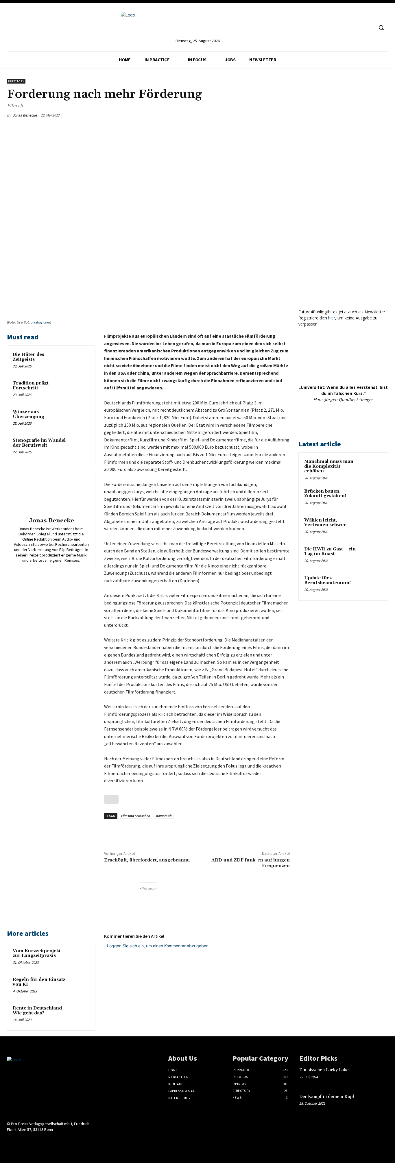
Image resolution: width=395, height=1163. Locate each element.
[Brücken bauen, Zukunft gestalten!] (372, 498)
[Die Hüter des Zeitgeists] (80, 361)
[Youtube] (369, 28)
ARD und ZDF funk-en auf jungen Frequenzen (250, 862)
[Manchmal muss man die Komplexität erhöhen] (372, 468)
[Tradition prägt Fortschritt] (80, 390)
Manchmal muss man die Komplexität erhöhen (328, 466)
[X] (243, 115)
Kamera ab (163, 815)
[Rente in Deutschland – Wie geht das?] (80, 1015)
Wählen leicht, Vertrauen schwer (325, 522)
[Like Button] (111, 799)
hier (331, 318)
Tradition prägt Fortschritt (31, 385)
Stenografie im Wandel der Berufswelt (39, 443)
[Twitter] (358, 28)
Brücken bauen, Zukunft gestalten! (325, 494)
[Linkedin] (336, 28)
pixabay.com (40, 322)
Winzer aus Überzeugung (28, 414)
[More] (284, 115)
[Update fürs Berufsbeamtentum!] (372, 585)
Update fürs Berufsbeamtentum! (327, 580)
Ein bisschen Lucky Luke (324, 1070)
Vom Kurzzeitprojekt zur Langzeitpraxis (37, 953)
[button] (381, 27)
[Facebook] (230, 115)
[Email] (270, 115)
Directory (16, 81)
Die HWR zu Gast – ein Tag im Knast (330, 551)
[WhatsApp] (257, 115)
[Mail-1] (51, 1140)
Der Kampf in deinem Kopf (326, 1096)
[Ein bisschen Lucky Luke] (379, 1075)
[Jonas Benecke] (51, 495)
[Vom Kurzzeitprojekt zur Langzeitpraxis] (80, 958)
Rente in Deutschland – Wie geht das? (39, 1010)
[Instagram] (347, 28)
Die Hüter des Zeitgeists (28, 357)
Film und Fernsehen (135, 815)
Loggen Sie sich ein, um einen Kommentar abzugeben (157, 945)
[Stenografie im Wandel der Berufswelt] (80, 447)
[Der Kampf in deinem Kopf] (379, 1102)
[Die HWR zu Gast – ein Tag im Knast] (372, 556)
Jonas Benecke (24, 115)
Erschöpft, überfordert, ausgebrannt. (147, 860)
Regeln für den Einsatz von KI (39, 982)
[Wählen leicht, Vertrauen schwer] (372, 527)
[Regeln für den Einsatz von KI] (80, 986)
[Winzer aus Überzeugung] (80, 418)
